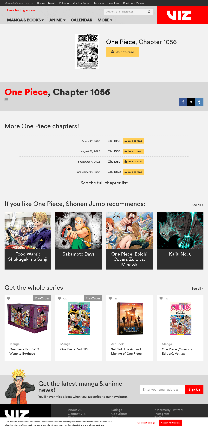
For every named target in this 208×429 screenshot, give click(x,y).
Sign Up (194, 389)
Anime (56, 20)
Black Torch (113, 3)
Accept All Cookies (170, 422)
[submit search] (150, 12)
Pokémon (64, 3)
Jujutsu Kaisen (81, 3)
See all (197, 205)
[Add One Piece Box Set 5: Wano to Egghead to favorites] (9, 298)
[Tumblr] (199, 102)
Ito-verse (98, 3)
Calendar (81, 20)
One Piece (120, 42)
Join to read (125, 52)
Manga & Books (24, 20)
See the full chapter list (104, 182)
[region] (104, 423)
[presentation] (28, 318)
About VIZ (75, 410)
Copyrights (119, 414)
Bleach (41, 3)
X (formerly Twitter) (169, 410)
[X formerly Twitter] (191, 102)
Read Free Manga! (133, 3)
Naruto (52, 3)
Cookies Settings (146, 422)
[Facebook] (183, 102)
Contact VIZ (77, 414)
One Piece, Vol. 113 (74, 349)
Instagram (162, 414)
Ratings (116, 410)
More (104, 20)
